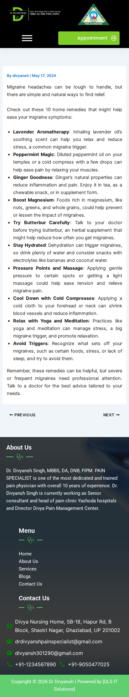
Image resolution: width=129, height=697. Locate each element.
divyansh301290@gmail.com (44, 653)
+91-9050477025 (84, 664)
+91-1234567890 (31, 664)
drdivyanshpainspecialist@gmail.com (54, 641)
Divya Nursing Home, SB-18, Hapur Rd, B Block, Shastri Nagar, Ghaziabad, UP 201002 (63, 626)
